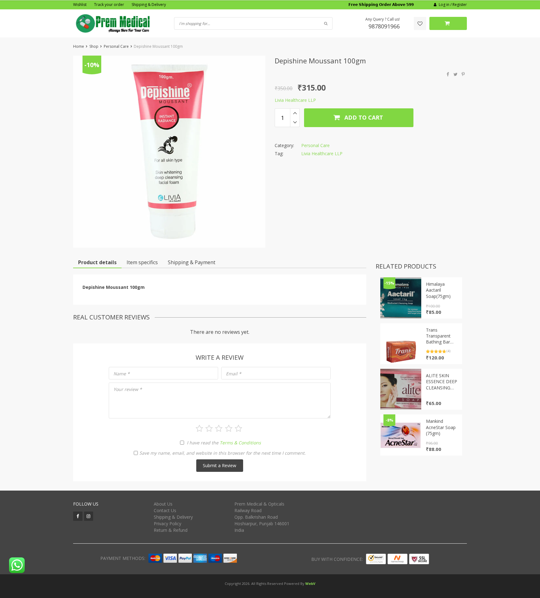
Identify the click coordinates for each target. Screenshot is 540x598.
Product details (97, 262)
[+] (295, 113)
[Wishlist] (420, 23)
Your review (127, 389)
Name (121, 374)
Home (78, 46)
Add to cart (363, 117)
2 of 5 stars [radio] (209, 428)
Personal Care (116, 46)
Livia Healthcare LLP (295, 100)
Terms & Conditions (240, 443)
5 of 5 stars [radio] (238, 428)
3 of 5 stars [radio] (218, 428)
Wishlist (80, 4)
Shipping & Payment (191, 262)
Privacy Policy (167, 523)
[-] (295, 122)
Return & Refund (171, 530)
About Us (163, 504)
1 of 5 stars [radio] (199, 428)
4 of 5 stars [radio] (228, 428)
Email (233, 374)
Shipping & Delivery (149, 4)
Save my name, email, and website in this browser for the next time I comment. (222, 453)
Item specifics (142, 262)
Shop (93, 46)
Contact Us (165, 510)
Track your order (109, 4)
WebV (310, 583)
